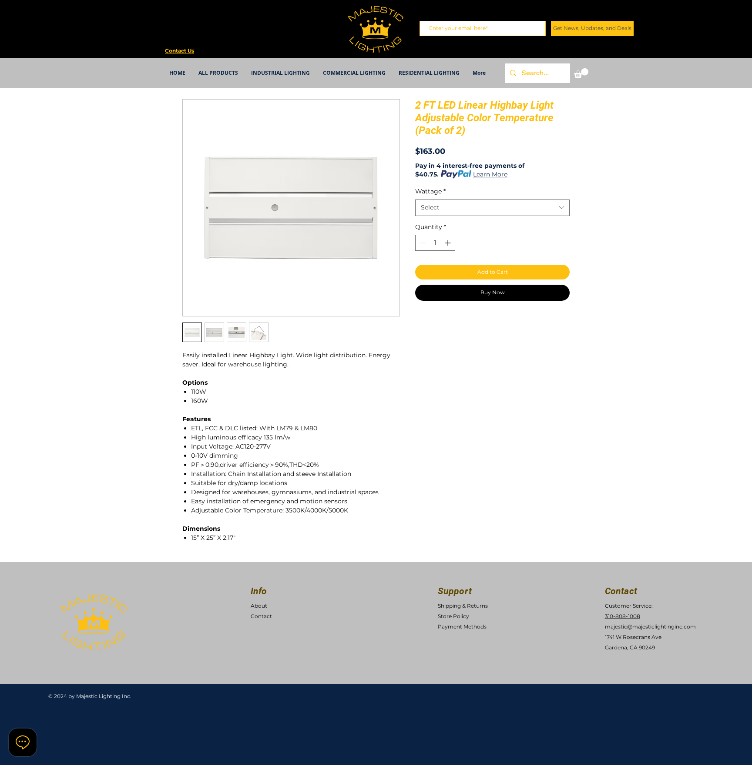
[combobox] (492, 208)
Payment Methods (462, 626)
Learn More (490, 174)
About (259, 605)
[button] (581, 73)
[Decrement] (421, 242)
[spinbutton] (435, 242)
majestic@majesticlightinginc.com (650, 626)
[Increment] (448, 242)
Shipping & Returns (463, 605)
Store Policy (453, 616)
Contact (261, 616)
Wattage (430, 191)
